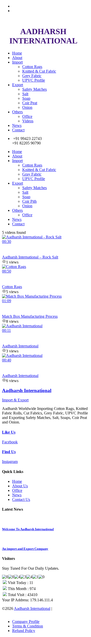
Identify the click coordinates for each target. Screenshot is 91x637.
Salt (25, 94)
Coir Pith (29, 201)
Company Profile (25, 621)
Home (17, 53)
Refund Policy (23, 630)
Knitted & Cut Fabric (39, 71)
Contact (18, 130)
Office (27, 116)
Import (17, 62)
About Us (20, 486)
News (16, 125)
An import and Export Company (25, 549)
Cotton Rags (32, 67)
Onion (27, 107)
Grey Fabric (31, 76)
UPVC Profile (33, 80)
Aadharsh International (20, 346)
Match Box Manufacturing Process (30, 316)
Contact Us (21, 499)
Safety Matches (34, 89)
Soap (26, 98)
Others (17, 112)
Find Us (9, 452)
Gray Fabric (31, 174)
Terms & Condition (27, 626)
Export (17, 85)
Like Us (8, 432)
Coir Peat (29, 103)
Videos (27, 121)
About (17, 58)
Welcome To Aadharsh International (28, 529)
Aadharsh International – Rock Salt (30, 257)
